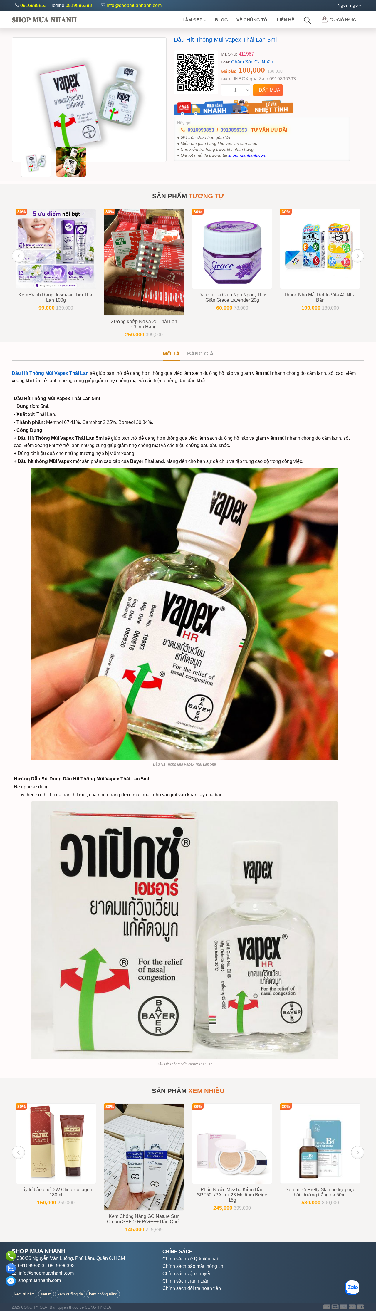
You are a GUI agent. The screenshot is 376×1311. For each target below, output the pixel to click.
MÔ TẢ (171, 354)
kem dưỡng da (70, 1294)
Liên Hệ (285, 19)
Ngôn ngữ (348, 5)
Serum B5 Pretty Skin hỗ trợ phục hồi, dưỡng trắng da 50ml (320, 1192)
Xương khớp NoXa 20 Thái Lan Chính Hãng (144, 324)
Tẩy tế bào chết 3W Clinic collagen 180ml (56, 1192)
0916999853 (33, 5)
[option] (89, 99)
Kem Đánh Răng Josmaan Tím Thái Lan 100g (56, 297)
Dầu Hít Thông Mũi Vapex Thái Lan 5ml (225, 39)
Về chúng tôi (252, 19)
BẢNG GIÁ (200, 354)
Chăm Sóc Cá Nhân (252, 61)
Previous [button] (18, 255)
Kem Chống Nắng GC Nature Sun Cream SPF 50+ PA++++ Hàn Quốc (144, 1219)
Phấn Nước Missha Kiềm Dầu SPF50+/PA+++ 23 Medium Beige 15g (232, 1195)
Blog (221, 19)
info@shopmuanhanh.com (134, 5)
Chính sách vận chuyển (187, 1273)
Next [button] (357, 255)
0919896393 (79, 5)
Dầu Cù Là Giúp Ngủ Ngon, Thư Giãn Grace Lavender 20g (232, 297)
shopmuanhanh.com (39, 1280)
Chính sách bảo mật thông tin (192, 1266)
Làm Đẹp (193, 19)
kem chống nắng (103, 1294)
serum (46, 1294)
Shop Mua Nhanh (44, 19)
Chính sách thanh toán (185, 1280)
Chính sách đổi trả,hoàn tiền (191, 1288)
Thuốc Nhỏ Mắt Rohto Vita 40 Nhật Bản (320, 297)
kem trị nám (24, 1294)
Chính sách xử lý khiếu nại (190, 1258)
